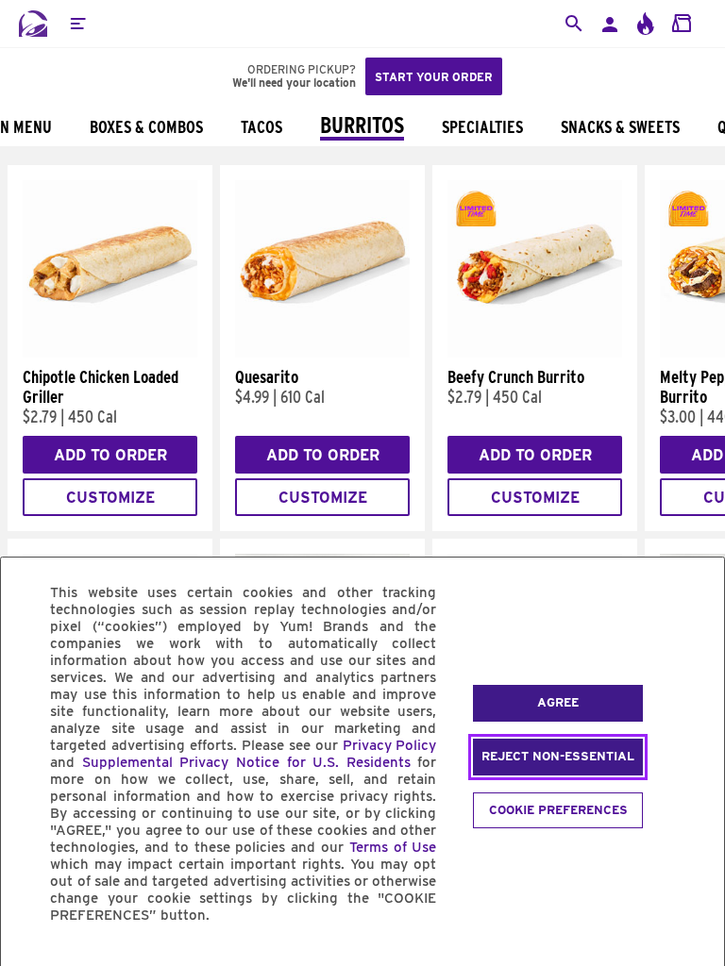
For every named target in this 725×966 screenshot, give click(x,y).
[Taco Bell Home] (33, 23)
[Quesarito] (322, 352)
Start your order (434, 77)
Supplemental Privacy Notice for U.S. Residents (246, 762)
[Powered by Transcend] (31, 958)
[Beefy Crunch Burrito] (534, 352)
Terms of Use (393, 847)
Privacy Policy (390, 745)
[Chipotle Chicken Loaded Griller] (110, 352)
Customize (110, 498)
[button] (77, 23)
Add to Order (110, 455)
